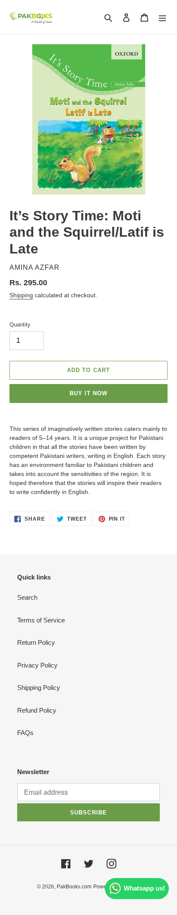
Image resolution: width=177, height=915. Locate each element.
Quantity (20, 324)
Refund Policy (36, 710)
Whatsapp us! (144, 888)
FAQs (25, 732)
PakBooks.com (74, 887)
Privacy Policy (37, 665)
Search (27, 597)
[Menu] (162, 17)
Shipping (21, 295)
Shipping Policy (38, 687)
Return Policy (36, 642)
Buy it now (88, 393)
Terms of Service (41, 620)
